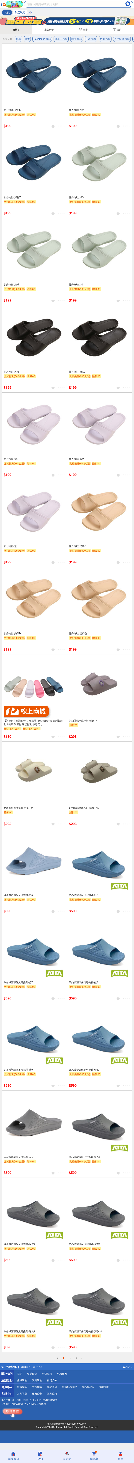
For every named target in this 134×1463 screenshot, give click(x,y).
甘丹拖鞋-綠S (76, 197)
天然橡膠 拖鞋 (122, 39)
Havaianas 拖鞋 (42, 39)
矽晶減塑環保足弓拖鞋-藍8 (83, 982)
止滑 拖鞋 (91, 39)
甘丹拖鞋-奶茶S (77, 546)
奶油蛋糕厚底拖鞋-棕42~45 (84, 807)
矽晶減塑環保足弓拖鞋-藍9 (18, 1069)
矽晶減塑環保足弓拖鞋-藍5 (18, 895)
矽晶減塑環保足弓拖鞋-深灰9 (19, 1331)
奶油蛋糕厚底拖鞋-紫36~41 (84, 720)
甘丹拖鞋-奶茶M (12, 633)
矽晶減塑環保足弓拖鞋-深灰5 (19, 1157)
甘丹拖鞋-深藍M (12, 110)
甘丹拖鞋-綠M (11, 284)
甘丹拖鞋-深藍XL (13, 197)
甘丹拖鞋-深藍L (77, 110)
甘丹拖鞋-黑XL (77, 371)
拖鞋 (18, 39)
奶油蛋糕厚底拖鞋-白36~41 (19, 807)
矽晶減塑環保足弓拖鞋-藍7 (18, 982)
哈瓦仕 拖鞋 (61, 39)
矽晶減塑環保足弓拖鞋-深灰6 (84, 1157)
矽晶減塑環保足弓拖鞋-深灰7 (19, 1244)
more (126, 1367)
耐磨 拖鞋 (105, 39)
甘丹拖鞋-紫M (76, 459)
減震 (27, 39)
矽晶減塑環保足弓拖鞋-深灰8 (84, 1244)
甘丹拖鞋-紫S (11, 459)
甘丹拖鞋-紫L (11, 546)
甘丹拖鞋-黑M (11, 371)
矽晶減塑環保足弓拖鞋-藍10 (84, 1069)
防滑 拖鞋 (76, 39)
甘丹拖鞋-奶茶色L (78, 633)
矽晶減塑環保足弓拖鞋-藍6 (83, 895)
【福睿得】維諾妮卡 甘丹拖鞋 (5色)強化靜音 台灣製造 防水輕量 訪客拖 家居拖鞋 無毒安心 (33, 722)
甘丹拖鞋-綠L (76, 284)
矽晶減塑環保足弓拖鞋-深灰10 (85, 1331)
